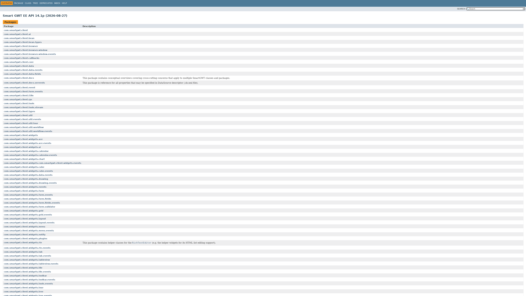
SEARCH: (461, 9)
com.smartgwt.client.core (19, 62)
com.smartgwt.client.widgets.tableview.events (31, 264)
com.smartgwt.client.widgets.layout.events (29, 222)
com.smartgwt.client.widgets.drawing (26, 179)
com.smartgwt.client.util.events (22, 119)
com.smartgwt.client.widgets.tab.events (27, 256)
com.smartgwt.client (16, 30)
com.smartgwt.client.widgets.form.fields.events (32, 203)
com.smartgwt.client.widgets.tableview (27, 260)
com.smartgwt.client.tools (19, 103)
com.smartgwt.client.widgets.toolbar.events (29, 279)
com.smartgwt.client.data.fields (22, 74)
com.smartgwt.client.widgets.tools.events (28, 283)
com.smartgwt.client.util (18, 115)
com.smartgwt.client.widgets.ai (22, 147)
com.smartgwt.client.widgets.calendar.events (30, 155)
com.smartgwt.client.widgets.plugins (25, 238)
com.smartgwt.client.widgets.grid (23, 211)
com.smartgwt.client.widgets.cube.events (28, 171)
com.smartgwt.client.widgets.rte (23, 242)
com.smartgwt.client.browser (21, 46)
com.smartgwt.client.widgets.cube (24, 167)
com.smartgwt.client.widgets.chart (24, 159)
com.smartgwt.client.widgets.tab (23, 252)
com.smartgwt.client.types (19, 111)
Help (64, 3)
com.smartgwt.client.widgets (21, 135)
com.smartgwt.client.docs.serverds (24, 83)
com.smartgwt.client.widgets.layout (25, 218)
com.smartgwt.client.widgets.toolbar (25, 275)
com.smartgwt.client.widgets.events (25, 187)
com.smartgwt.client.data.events (23, 70)
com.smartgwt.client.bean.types (23, 42)
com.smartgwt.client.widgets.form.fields (27, 199)
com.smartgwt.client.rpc (18, 99)
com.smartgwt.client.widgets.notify (24, 234)
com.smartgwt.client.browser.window (25, 50)
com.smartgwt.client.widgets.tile (23, 268)
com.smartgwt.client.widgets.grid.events (28, 215)
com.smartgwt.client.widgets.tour (23, 287)
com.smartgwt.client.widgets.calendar (26, 151)
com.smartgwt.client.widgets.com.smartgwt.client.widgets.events (42, 163)
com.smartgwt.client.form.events (23, 91)
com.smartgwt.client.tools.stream (23, 107)
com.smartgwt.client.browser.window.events (30, 54)
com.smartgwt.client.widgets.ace (23, 139)
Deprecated (46, 3)
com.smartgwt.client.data (19, 66)
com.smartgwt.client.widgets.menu (24, 226)
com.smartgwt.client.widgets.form (24, 191)
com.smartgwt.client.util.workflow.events (28, 131)
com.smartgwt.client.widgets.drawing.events (30, 183)
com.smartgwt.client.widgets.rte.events (27, 248)
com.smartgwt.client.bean (19, 38)
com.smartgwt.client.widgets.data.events (28, 175)
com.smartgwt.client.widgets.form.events (28, 195)
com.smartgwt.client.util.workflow (24, 127)
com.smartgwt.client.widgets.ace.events (27, 143)
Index (57, 3)
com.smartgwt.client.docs (19, 78)
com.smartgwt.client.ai (17, 34)
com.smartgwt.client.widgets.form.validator (29, 207)
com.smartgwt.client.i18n (19, 95)
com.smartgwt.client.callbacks (21, 58)
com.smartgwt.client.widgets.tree (23, 291)
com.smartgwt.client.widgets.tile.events (27, 272)
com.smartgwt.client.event (19, 87)
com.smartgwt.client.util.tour (21, 123)
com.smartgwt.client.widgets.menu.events (29, 230)
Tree (35, 3)
